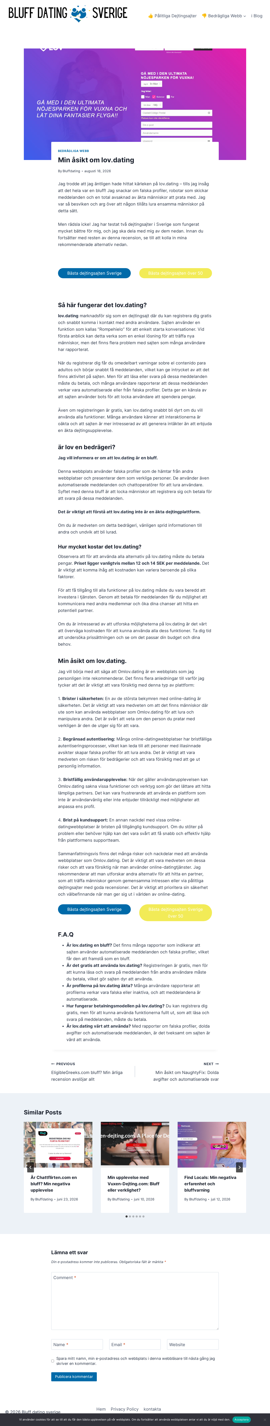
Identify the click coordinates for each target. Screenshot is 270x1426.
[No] (265, 1420)
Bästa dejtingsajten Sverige (94, 273)
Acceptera (241, 1419)
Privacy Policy (125, 1409)
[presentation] (58, 1144)
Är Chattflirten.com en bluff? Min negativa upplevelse (54, 1184)
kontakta (152, 1409)
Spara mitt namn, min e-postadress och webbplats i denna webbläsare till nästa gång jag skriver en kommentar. (135, 1361)
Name (60, 1344)
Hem (101, 1409)
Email (118, 1344)
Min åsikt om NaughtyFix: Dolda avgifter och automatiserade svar (186, 1072)
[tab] (127, 1216)
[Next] (239, 1167)
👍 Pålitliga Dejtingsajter (172, 15)
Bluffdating (71, 171)
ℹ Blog (256, 15)
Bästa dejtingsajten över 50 (175, 273)
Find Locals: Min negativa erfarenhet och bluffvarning (210, 1184)
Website (177, 1344)
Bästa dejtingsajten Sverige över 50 (175, 913)
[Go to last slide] (30, 1167)
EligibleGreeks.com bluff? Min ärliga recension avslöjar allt (87, 1072)
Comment (64, 1277)
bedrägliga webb (73, 151)
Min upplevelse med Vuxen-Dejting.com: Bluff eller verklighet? (133, 1184)
